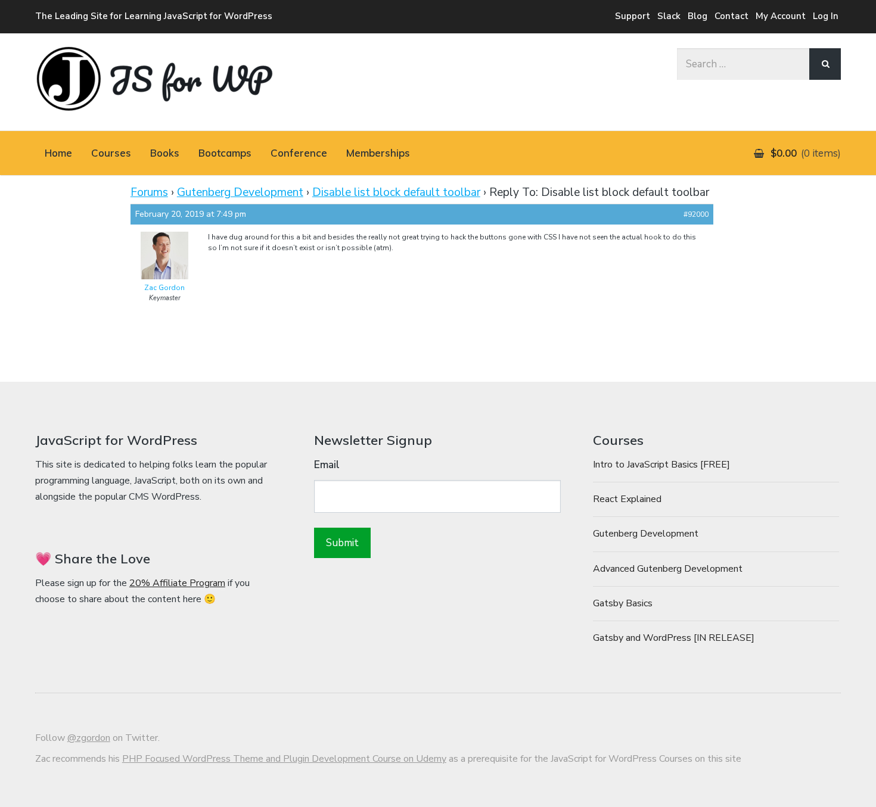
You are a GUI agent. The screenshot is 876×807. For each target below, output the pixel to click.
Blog (697, 16)
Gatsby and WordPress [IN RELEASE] (673, 637)
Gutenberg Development (240, 192)
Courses (111, 153)
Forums (149, 192)
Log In (825, 16)
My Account (781, 16)
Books (164, 153)
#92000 (696, 214)
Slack (669, 16)
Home (58, 153)
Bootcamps (224, 153)
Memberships (378, 153)
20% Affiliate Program (177, 583)
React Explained (627, 499)
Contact (731, 16)
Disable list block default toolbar (396, 192)
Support (632, 16)
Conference (299, 153)
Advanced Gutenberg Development (668, 568)
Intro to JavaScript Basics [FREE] (661, 464)
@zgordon (88, 737)
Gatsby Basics (623, 603)
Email (327, 465)
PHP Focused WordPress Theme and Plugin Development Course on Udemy (284, 758)
